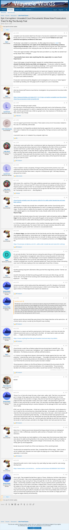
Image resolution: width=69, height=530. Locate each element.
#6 (66, 165)
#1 (66, 33)
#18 (66, 427)
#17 (66, 392)
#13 (66, 298)
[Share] (64, 33)
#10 (66, 251)
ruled (56, 43)
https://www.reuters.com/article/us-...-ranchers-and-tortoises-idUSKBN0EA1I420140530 (39, 468)
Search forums (11, 12)
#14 (66, 328)
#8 (66, 197)
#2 (66, 87)
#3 (66, 102)
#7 (66, 180)
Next (7, 29)
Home (4, 9)
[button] (23, 9)
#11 (66, 267)
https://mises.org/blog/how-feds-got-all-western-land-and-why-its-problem (35, 338)
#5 (66, 142)
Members (28, 9)
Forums (10, 9)
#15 (66, 345)
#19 (66, 460)
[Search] (66, 9)
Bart (3, 23)
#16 (66, 377)
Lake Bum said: (18, 301)
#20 (66, 474)
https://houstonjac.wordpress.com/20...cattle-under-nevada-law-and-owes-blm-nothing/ (39, 244)
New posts (3, 12)
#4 (66, 120)
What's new (18, 9)
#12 (66, 282)
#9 (66, 230)
